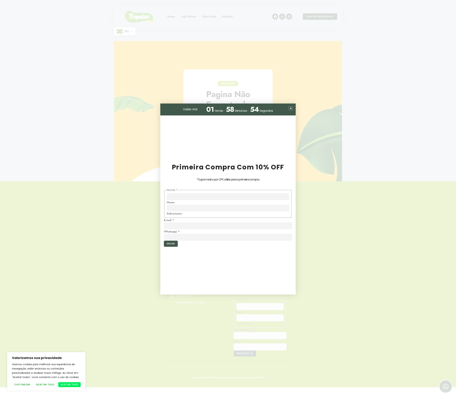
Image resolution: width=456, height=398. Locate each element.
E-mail (169, 220)
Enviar (171, 243)
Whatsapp (172, 231)
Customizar (22, 384)
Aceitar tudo (69, 384)
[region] (46, 371)
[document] (228, 199)
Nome (171, 202)
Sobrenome (174, 213)
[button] (290, 108)
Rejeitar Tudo (45, 384)
